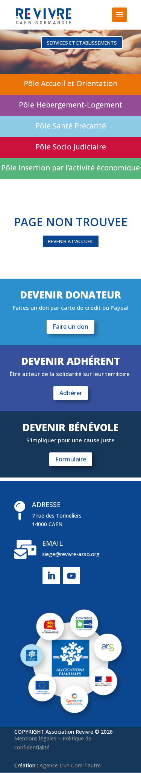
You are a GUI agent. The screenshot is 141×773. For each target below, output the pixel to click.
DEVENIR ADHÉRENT (70, 362)
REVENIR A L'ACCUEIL (71, 241)
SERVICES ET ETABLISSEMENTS (82, 42)
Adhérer (70, 393)
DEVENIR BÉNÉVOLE (70, 428)
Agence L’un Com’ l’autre (70, 765)
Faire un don (70, 326)
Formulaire (70, 459)
